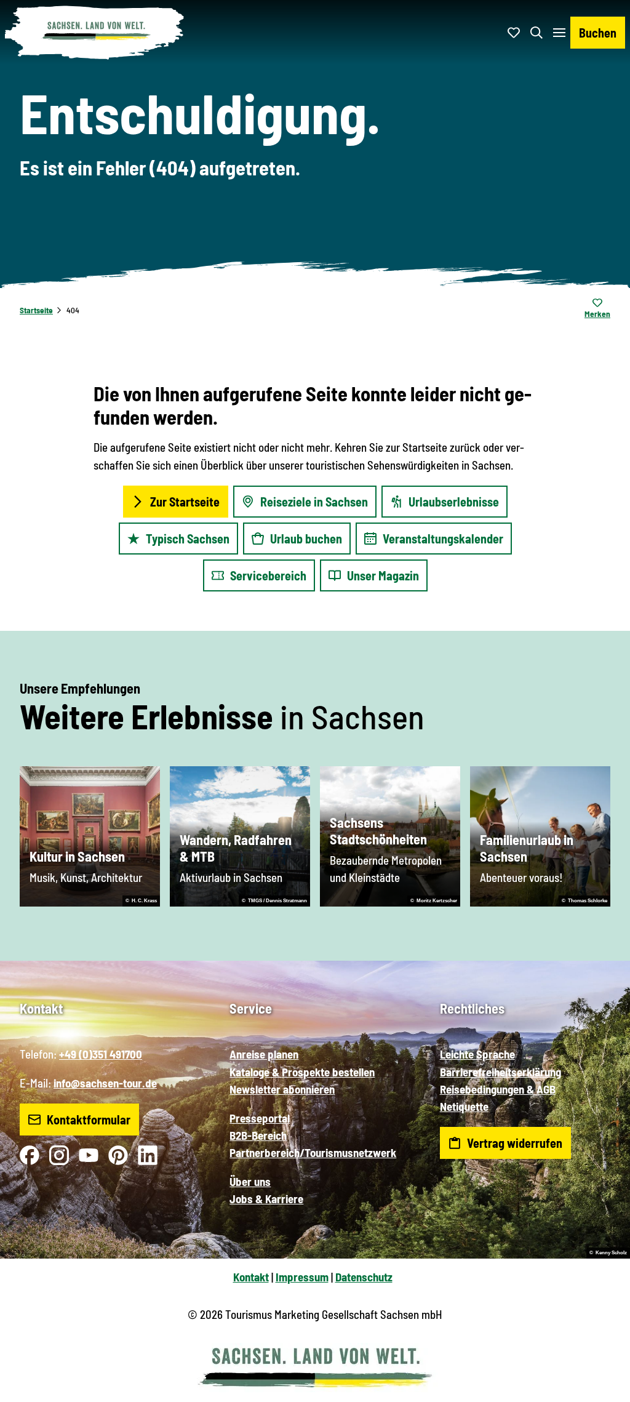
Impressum (302, 1277)
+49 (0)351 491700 (100, 1054)
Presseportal (259, 1118)
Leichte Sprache (477, 1054)
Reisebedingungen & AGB (498, 1089)
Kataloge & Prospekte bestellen (302, 1072)
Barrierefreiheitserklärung (500, 1072)
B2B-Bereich (258, 1135)
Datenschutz (364, 1277)
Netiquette (464, 1106)
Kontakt (251, 1277)
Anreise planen (263, 1054)
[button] (600, 1387)
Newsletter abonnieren (282, 1089)
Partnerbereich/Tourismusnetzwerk (312, 1152)
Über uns (250, 1181)
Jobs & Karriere (266, 1199)
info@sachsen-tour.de (105, 1083)
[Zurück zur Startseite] (95, 32)
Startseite (36, 310)
